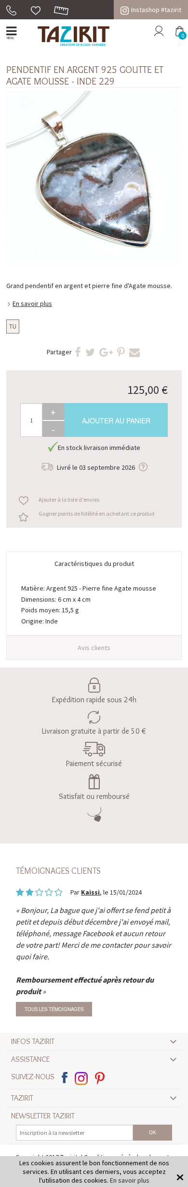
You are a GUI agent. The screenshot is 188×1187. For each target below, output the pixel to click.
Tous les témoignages (54, 1009)
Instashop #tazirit (156, 9)
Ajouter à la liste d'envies (69, 499)
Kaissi (90, 892)
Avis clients (94, 647)
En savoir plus (32, 303)
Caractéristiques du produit (94, 563)
